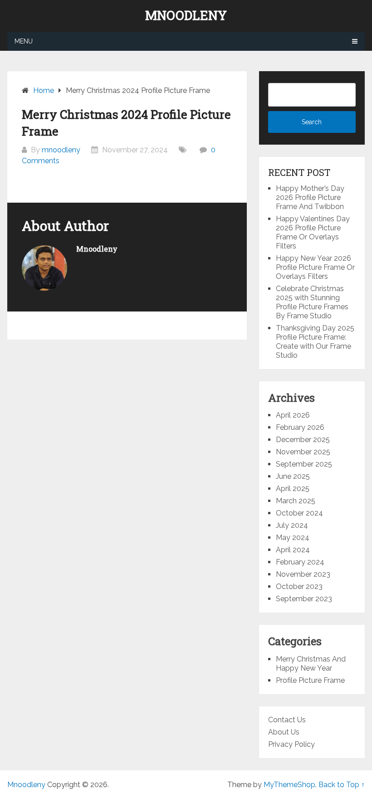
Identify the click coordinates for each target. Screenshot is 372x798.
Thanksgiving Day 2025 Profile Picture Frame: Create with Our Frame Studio (315, 342)
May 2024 (292, 537)
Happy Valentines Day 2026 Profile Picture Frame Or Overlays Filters (313, 232)
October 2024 (299, 513)
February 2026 (300, 427)
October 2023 (299, 586)
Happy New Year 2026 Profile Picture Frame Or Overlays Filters (315, 267)
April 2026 (293, 415)
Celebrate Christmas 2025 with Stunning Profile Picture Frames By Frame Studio (312, 302)
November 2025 (303, 452)
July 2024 (292, 525)
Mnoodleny (186, 15)
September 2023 (304, 598)
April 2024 (293, 549)
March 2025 (295, 500)
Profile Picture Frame (310, 680)
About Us (283, 732)
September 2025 (304, 464)
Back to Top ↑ (341, 784)
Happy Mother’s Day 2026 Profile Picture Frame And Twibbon (310, 197)
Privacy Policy (291, 744)
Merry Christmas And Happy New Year (311, 663)
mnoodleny (61, 150)
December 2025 (303, 439)
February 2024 (300, 562)
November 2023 (303, 574)
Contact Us (287, 719)
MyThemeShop (289, 784)
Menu (24, 41)
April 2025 (292, 488)
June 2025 (293, 476)
